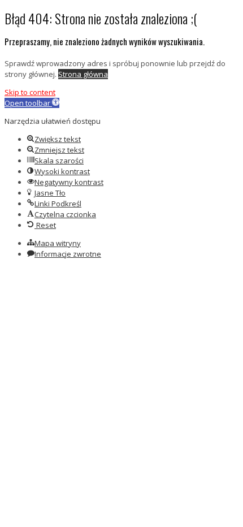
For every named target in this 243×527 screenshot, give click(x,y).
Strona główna (83, 74)
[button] (32, 103)
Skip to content (30, 92)
